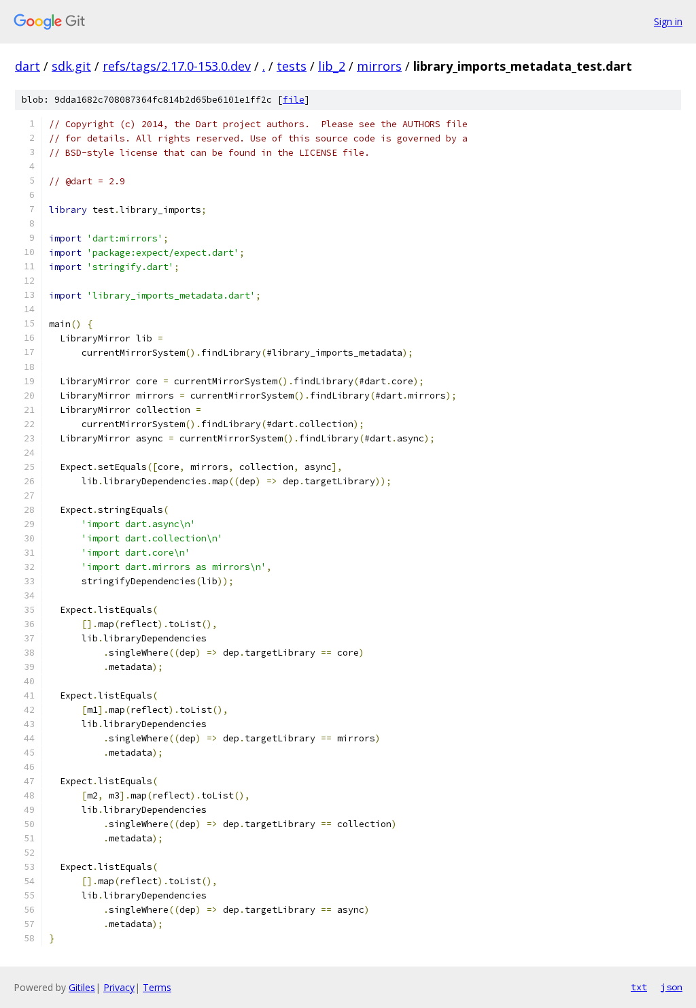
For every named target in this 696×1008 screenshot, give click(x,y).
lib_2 (331, 66)
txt (639, 987)
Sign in (668, 21)
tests (292, 66)
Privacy (119, 987)
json (671, 987)
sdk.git (71, 66)
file (293, 99)
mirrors (379, 66)
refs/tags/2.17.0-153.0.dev (177, 66)
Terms (157, 987)
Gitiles (82, 987)
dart (27, 66)
